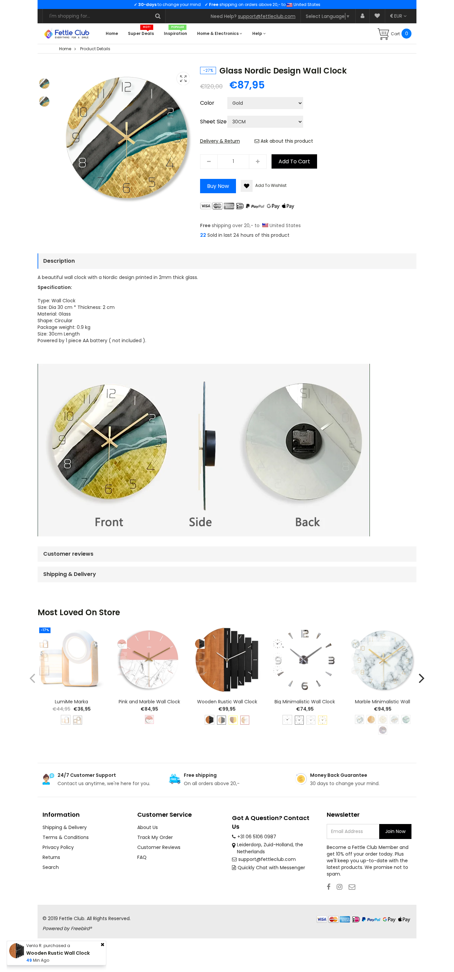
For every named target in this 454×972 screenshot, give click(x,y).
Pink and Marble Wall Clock (149, 701)
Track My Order (155, 837)
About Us (147, 827)
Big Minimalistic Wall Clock (305, 701)
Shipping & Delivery (65, 827)
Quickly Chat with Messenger (271, 867)
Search (51, 867)
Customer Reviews (158, 847)
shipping (215, 225)
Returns (51, 857)
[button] (422, 678)
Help (257, 33)
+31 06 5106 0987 (256, 836)
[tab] (227, 261)
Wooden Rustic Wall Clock (227, 701)
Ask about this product (286, 141)
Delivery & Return (220, 141)
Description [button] (59, 261)
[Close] (102, 944)
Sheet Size (213, 121)
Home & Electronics (218, 33)
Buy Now (218, 186)
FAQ (142, 857)
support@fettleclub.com (266, 16)
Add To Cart (294, 161)
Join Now (395, 831)
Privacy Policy (58, 847)
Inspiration (175, 33)
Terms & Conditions (66, 837)
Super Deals (141, 33)
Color (207, 103)
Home (112, 33)
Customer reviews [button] (68, 554)
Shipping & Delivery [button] (69, 574)
